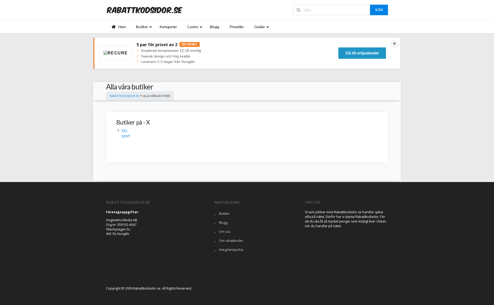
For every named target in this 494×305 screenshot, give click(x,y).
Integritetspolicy (231, 250)
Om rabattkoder (231, 240)
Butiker (224, 213)
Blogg (223, 222)
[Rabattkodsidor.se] (144, 9)
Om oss (224, 231)
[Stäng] (394, 43)
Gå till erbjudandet (362, 53)
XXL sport (125, 133)
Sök (379, 10)
